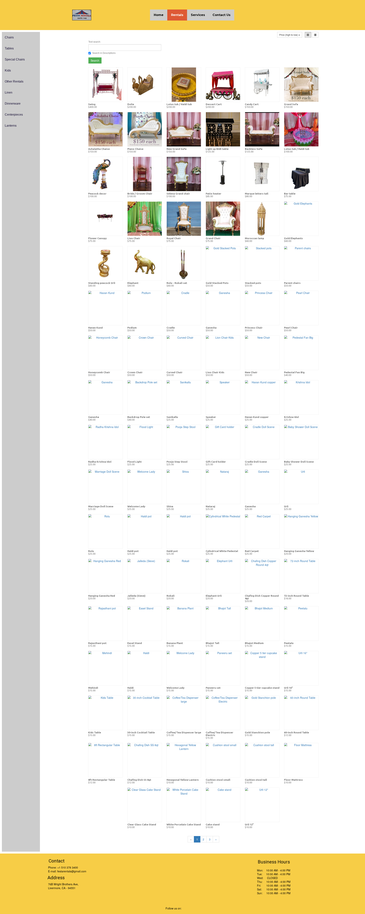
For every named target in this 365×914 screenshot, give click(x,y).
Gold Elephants (293, 238)
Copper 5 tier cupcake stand (262, 687)
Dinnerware (13, 103)
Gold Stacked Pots (217, 283)
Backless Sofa (253, 149)
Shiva (170, 506)
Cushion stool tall (256, 779)
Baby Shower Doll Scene (299, 461)
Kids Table (94, 732)
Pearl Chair (291, 327)
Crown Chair (135, 372)
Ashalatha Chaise (99, 149)
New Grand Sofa (176, 149)
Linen (8, 92)
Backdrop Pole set (138, 417)
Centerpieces (14, 114)
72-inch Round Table (296, 595)
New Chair (251, 372)
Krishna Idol (291, 417)
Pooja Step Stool (177, 461)
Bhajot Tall (212, 643)
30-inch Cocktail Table (141, 732)
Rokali (171, 595)
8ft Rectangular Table (101, 779)
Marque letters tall (256, 193)
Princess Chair (254, 327)
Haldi (130, 687)
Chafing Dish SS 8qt (139, 779)
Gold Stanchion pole (257, 732)
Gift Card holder (216, 461)
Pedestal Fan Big (294, 372)
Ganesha (211, 327)
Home (158, 15)
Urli (286, 506)
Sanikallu (172, 417)
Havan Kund (95, 327)
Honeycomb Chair (99, 372)
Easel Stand (134, 643)
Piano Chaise (135, 149)
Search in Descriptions (104, 53)
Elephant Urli (214, 595)
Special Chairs (15, 59)
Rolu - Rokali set (177, 283)
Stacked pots (253, 283)
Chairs (9, 37)
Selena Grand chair (178, 193)
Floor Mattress (293, 779)
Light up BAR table (217, 149)
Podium (132, 327)
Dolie (130, 104)
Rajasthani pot (97, 643)
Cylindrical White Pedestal (222, 551)
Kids (8, 70)
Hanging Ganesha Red (101, 595)
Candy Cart (252, 104)
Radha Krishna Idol (99, 461)
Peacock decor (97, 193)
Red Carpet (252, 551)
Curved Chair (174, 372)
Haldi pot (133, 551)
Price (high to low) (288, 34)
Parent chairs (292, 283)
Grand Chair (213, 238)
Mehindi (93, 687)
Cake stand (213, 824)
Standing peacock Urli (101, 283)
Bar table (289, 193)
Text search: (94, 41)
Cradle (171, 327)
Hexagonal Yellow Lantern (183, 779)
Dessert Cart (214, 104)
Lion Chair (133, 238)
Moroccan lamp (254, 238)
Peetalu (289, 643)
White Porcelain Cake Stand (184, 824)
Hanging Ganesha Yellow (299, 551)
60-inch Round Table (296, 732)
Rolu (91, 551)
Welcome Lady (136, 506)
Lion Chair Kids (215, 372)
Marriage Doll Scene (100, 506)
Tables (9, 48)
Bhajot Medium (254, 643)
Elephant (132, 283)
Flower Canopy (97, 238)
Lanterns (11, 125)
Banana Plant (175, 643)
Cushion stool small (218, 779)
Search (95, 60)
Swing (91, 104)
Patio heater (213, 193)
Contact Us (221, 15)
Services (198, 15)
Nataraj (210, 506)
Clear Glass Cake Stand (141, 824)
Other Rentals (14, 81)
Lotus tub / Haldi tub (179, 104)
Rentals (177, 15)
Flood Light (134, 461)
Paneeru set (213, 687)
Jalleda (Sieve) (136, 595)
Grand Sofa (291, 104)
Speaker (211, 417)
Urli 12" (249, 824)
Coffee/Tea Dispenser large (184, 732)
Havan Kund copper (257, 417)
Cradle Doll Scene (256, 461)
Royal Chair (174, 238)
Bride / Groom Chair (139, 193)
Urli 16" (288, 687)
